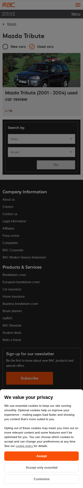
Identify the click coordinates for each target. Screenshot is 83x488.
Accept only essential (41, 467)
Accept (41, 456)
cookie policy (25, 446)
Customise (42, 479)
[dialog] (41, 438)
